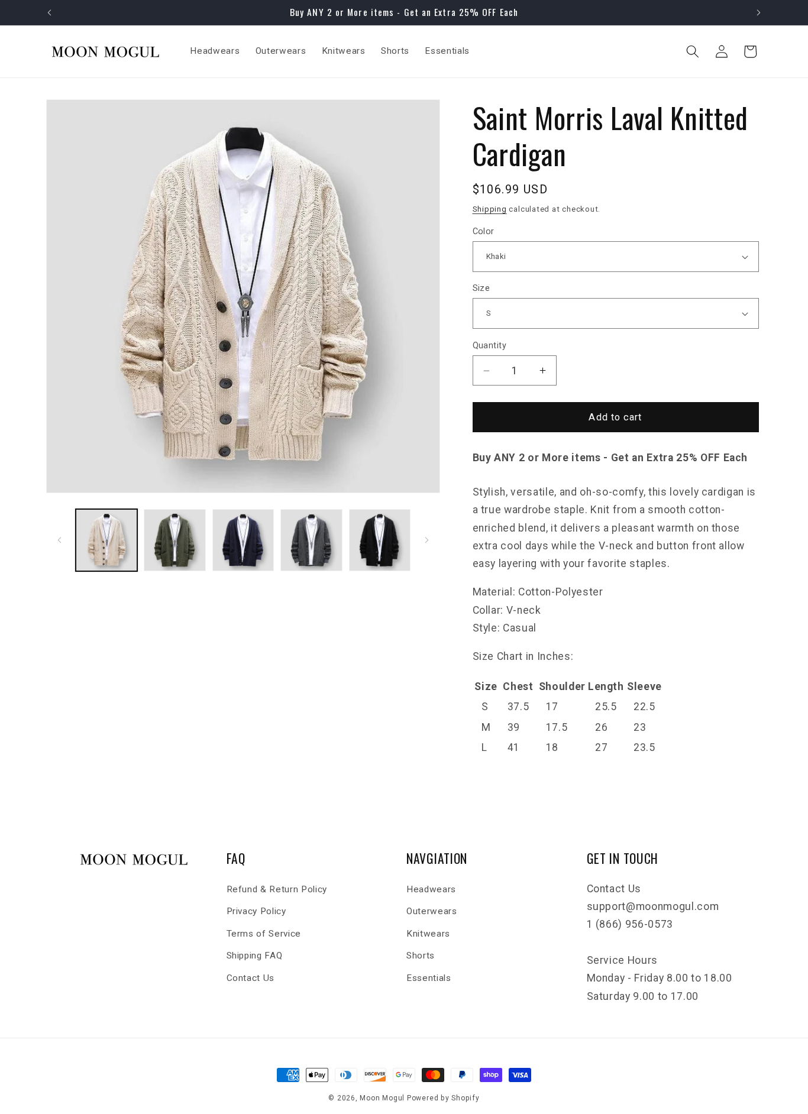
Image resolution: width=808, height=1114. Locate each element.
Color (484, 231)
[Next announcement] (759, 12)
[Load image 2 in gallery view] (175, 540)
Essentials (428, 978)
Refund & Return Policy (277, 889)
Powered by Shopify (443, 1098)
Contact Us (251, 978)
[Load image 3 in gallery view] (243, 540)
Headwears (431, 889)
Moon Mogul (382, 1098)
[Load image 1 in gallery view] (107, 540)
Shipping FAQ (255, 955)
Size (481, 288)
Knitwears (428, 933)
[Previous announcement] (50, 12)
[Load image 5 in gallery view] (380, 540)
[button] (692, 51)
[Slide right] (427, 540)
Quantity (490, 345)
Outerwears (431, 911)
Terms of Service (264, 933)
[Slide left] (59, 540)
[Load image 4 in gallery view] (311, 540)
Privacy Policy (256, 911)
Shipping (490, 209)
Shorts (420, 955)
